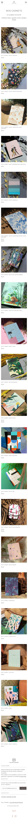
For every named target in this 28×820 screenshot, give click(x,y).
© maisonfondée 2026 (13, 805)
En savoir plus (22, 776)
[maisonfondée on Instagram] (16, 816)
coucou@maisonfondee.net (16, 802)
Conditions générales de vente (8, 796)
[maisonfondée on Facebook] (12, 816)
